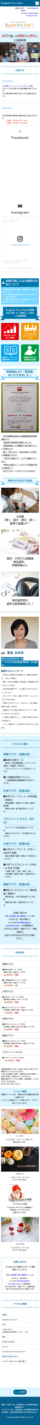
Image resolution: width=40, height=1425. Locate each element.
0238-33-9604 (18, 916)
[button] (15, 59)
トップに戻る (20, 1392)
